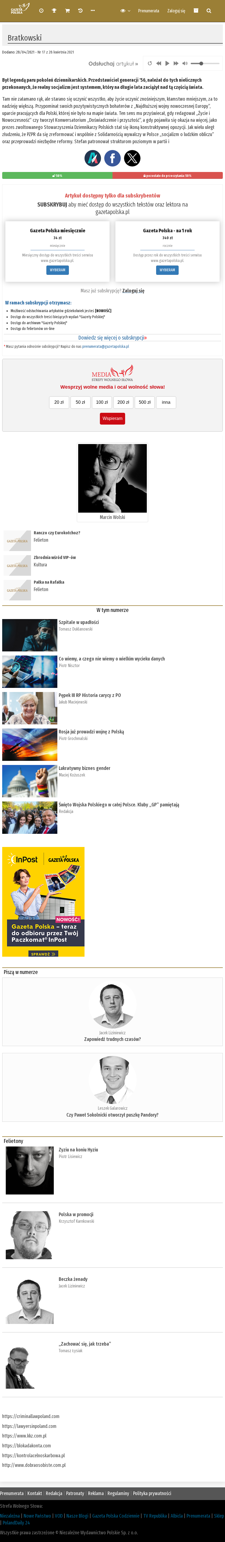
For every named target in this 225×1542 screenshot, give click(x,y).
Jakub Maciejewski (73, 702)
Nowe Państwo (37, 1516)
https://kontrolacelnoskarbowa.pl (33, 1456)
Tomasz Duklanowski (75, 629)
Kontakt (34, 1493)
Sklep (219, 1516)
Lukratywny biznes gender (84, 768)
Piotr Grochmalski (73, 738)
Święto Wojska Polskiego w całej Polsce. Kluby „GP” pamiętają (120, 805)
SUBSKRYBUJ (52, 204)
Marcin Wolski (112, 517)
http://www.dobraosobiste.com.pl (34, 1465)
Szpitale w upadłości (79, 622)
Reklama (96, 1493)
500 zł (145, 402)
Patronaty (75, 1493)
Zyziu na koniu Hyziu (78, 1150)
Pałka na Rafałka (49, 582)
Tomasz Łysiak (70, 1350)
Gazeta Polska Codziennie (115, 1516)
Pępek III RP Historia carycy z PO (90, 695)
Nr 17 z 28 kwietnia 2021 (56, 52)
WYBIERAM (57, 270)
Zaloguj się (176, 10)
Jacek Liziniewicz (112, 1032)
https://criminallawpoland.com (31, 1416)
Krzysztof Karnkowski (76, 1221)
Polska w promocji (76, 1214)
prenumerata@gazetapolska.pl (105, 346)
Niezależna (10, 1516)
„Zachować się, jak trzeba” (85, 1344)
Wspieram (112, 418)
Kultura (40, 565)
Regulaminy (118, 1493)
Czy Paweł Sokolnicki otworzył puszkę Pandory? (112, 1115)
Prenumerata (148, 10)
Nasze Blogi (77, 1516)
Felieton (41, 540)
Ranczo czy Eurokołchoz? (57, 532)
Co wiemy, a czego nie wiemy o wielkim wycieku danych (112, 659)
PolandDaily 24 (16, 1523)
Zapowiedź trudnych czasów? (112, 1039)
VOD (59, 1516)
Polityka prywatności (152, 1493)
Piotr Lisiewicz (70, 1156)
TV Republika (155, 1516)
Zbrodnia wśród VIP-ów (55, 557)
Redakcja (66, 811)
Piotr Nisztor (69, 665)
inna (166, 402)
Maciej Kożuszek (72, 775)
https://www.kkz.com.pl (24, 1436)
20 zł (59, 402)
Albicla (177, 1516)
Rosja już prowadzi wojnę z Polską (91, 732)
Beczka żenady (73, 1279)
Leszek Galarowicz (113, 1108)
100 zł (102, 402)
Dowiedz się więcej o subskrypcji (112, 337)
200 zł (123, 402)
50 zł (80, 402)
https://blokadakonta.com (26, 1446)
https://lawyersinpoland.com (29, 1426)
